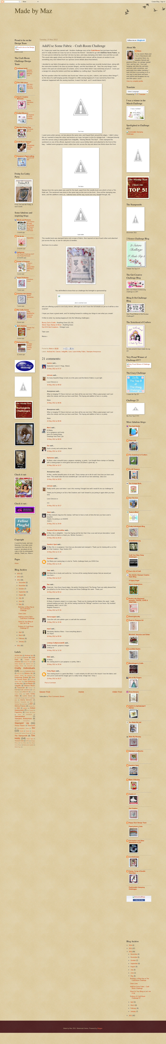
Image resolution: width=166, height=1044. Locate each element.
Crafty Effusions (22, 113)
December (22, 582)
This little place (22, 82)
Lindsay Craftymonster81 (55, 643)
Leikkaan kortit (22, 68)
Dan (48, 584)
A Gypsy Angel (134, 580)
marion (49, 363)
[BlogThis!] (66, 348)
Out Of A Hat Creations (50, 327)
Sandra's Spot (52, 544)
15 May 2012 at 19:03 (54, 479)
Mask (31, 702)
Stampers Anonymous (94, 351)
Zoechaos (50, 558)
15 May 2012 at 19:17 (54, 505)
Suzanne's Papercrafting (25, 156)
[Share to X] (68, 348)
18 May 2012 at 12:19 (54, 650)
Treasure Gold (19, 740)
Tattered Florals (25, 733)
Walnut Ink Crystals (28, 745)
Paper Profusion (22, 277)
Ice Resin (29, 683)
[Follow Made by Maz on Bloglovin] (136, 41)
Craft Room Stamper (24, 142)
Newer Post (45, 692)
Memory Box (31, 706)
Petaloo (27, 712)
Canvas (58, 351)
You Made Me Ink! (135, 722)
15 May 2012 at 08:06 (54, 403)
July (20, 598)
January (21, 641)
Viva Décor (23, 743)
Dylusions (29, 675)
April (20, 632)
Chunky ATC (26, 661)
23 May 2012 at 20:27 (54, 678)
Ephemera (50, 458)
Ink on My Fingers (135, 677)
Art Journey (18, 657)
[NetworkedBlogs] (139, 897)
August (21, 595)
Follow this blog (139, 900)
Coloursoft (29, 665)
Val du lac (20, 236)
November (22, 585)
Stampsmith (31, 725)
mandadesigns (134, 857)
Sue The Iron (133, 498)
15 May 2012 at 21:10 (54, 552)
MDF (31, 704)
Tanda (21, 731)
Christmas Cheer (30, 280)
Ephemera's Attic (23, 342)
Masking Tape (18, 704)
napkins (25, 708)
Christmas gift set (30, 130)
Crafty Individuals (25, 668)
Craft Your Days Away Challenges (136, 556)
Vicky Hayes (51, 671)
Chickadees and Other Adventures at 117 (136, 841)
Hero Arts (20, 683)
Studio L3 (132, 794)
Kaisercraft (21, 688)
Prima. (19, 714)
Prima (33, 712)
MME (18, 708)
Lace (70, 351)
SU (33, 728)
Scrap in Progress (23, 261)
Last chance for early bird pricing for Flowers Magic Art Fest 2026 (30, 226)
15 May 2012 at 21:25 (54, 564)
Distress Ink (28, 673)
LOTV (28, 698)
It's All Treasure (134, 469)
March (21, 635)
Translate (142, 94)
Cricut (21, 671)
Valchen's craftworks (136, 751)
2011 (19, 645)
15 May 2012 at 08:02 (54, 385)
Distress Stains (19, 675)
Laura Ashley (18, 693)
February (22, 638)
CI (32, 661)
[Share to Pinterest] (73, 348)
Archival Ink (51, 351)
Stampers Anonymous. (22, 720)
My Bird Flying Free (24, 127)
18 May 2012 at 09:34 (54, 636)
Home (81, 692)
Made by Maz (33, 10)
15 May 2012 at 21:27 (54, 578)
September (22, 592)
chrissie (50, 375)
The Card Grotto (134, 426)
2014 (19, 573)
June (20, 601)
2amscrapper (51, 617)
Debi (48, 657)
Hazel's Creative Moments (22, 98)
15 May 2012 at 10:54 (54, 451)
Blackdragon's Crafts (136, 663)
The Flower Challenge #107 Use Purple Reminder (25, 255)
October (21, 589)
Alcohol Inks (18, 655)
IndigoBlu (65, 351)
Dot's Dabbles (22, 326)
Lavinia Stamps (27, 696)
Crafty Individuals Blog (137, 526)
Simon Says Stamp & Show (51, 325)
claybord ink (29, 663)
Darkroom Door (30, 671)
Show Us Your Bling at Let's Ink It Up (25, 622)
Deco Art (19, 673)
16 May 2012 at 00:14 (54, 592)
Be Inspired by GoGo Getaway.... (30, 116)
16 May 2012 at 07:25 (54, 610)
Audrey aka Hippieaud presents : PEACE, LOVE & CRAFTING (138, 600)
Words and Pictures (24, 220)
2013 (19, 577)
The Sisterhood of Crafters (138, 455)
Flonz (33, 677)
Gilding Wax (18, 681)
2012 (19, 580)
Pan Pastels (30, 710)
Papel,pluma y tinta (135, 826)
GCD (31, 679)
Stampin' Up (22, 723)
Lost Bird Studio (134, 649)
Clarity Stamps (19, 663)
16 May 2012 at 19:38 (54, 622)
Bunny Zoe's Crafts (49, 322)
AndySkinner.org (135, 541)
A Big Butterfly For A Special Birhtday (30, 314)
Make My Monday (135, 737)
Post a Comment (50, 683)
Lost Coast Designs (20, 698)
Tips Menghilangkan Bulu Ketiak (30, 146)
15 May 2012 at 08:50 (54, 439)
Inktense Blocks (29, 685)
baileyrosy (20, 252)
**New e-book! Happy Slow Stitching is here (30, 266)
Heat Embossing (29, 681)
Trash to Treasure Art (136, 620)
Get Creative (133, 808)
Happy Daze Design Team (138, 823)
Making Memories (26, 700)
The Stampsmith (21, 736)
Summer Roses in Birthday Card (29, 72)
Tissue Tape (29, 738)
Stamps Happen (20, 725)
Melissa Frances (20, 706)
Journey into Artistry (24, 294)
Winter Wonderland (30, 297)
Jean (48, 570)
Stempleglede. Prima (23, 728)
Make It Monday (134, 780)
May (20, 604)
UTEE (27, 740)
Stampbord (29, 714)
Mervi (49, 427)
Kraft (16, 689)
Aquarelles (30, 238)
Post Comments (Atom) (56, 696)
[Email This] (64, 348)
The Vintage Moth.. (135, 483)
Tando (27, 731)
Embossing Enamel (21, 677)
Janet (49, 512)
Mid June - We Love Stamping (30, 86)
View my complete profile (134, 81)
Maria (139, 51)
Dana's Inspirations (135, 584)
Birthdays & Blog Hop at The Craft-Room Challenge (26, 608)
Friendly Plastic (22, 679)
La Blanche (24, 691)
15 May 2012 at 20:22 (54, 538)
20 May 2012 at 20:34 (54, 664)
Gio (48, 446)
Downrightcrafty (134, 616)
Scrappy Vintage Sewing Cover (29, 346)
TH (32, 733)
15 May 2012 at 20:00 (54, 524)
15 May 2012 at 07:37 (54, 368)
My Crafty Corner (23, 310)
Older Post (117, 692)
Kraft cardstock (25, 689)
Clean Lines (22, 613)
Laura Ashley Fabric (79, 351)
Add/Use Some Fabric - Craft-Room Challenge (26, 617)
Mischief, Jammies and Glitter (139, 634)
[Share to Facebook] (71, 348)
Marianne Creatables (20, 702)
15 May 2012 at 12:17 (54, 465)
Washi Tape (18, 747)
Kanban (30, 687)
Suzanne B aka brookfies (55, 530)
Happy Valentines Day (30, 102)
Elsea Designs (134, 692)
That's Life (132, 440)
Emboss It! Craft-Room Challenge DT (25, 627)
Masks (25, 704)
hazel (49, 629)
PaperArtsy (18, 712)
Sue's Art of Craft (135, 571)
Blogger (99, 1028)
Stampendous (20, 716)
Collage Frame (19, 665)
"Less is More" (134, 512)
